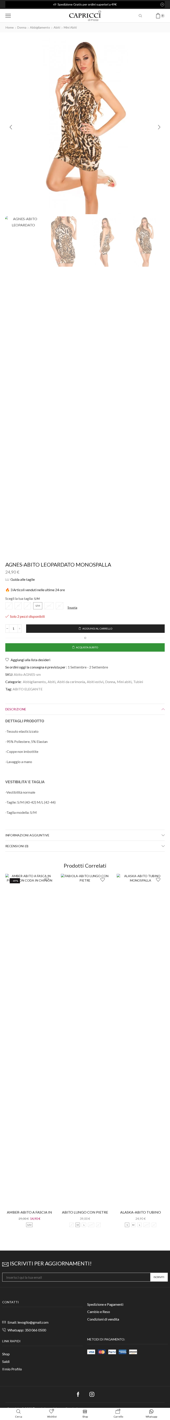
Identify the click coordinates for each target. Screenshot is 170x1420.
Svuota (72, 607)
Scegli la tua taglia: (19, 598)
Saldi (6, 1361)
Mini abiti (70, 27)
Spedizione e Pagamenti (105, 1304)
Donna (21, 27)
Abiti (57, 27)
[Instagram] (91, 1394)
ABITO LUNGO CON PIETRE (85, 1212)
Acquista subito (87, 647)
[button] (10, 127)
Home (10, 27)
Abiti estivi (95, 682)
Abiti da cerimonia (71, 682)
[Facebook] (78, 1394)
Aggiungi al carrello (97, 628)
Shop (6, 1354)
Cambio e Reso (98, 1311)
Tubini (138, 682)
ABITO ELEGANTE (27, 689)
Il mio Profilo (12, 1369)
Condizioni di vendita (103, 1319)
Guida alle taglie (22, 579)
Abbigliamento (40, 27)
